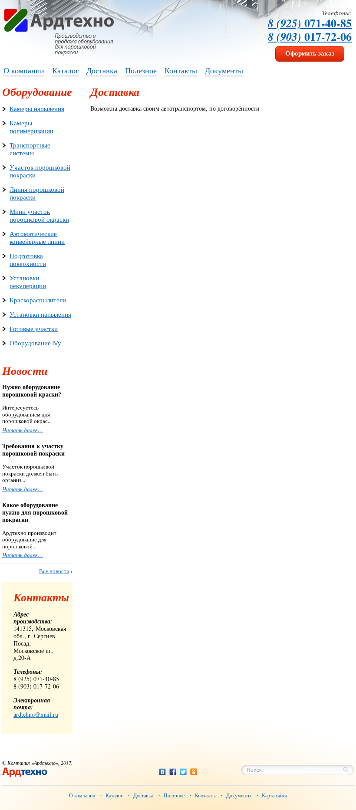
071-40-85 (310, 23)
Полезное (174, 795)
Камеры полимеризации (31, 126)
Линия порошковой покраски (37, 193)
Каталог (114, 795)
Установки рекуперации (28, 281)
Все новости (54, 571)
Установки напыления (40, 314)
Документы (238, 795)
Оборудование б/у (35, 342)
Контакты (205, 795)
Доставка (143, 795)
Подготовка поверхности (28, 259)
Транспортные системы (30, 149)
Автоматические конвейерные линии (37, 237)
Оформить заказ (309, 53)
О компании (82, 795)
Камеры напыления (37, 108)
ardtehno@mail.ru (35, 714)
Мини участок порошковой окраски (39, 215)
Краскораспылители (38, 299)
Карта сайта (274, 795)
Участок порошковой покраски (40, 171)
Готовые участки (34, 328)
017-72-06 (310, 36)
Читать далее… (22, 430)
